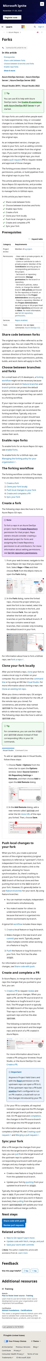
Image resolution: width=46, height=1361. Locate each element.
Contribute (6, 1350)
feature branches (30, 384)
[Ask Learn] (38, 32)
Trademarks (7, 1357)
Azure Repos (14, 32)
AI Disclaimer (7, 1347)
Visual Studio (33, 682)
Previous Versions (23, 1347)
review (31, 991)
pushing (29, 1182)
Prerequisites (9, 57)
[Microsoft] (23, 26)
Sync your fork (13, 497)
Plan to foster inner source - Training (17, 1296)
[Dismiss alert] (42, 4)
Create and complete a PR (19, 493)
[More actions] (42, 32)
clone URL (25, 814)
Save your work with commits (20, 1244)
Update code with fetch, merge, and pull (25, 1241)
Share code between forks (14, 60)
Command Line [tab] (21, 750)
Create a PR (12, 991)
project (29, 249)
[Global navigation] (2, 27)
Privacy (17, 1350)
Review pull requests (14, 1225)
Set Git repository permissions (22, 553)
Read (19, 1080)
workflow (17, 924)
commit (10, 938)
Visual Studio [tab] (8, 750)
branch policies (9, 387)
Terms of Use (32, 1354)
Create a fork (13, 483)
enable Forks (12, 449)
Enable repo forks (11, 67)
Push (9, 950)
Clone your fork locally (17, 486)
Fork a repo (16, 659)
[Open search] (34, 27)
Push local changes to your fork (21, 490)
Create (10, 929)
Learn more (23, 1253)
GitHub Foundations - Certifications (17, 1310)
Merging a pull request (26, 1135)
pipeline (13, 1091)
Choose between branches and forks (19, 63)
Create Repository (29, 529)
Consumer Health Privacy (12, 1354)
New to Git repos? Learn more (20, 1238)
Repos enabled (21, 320)
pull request (15, 159)
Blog (35, 1347)
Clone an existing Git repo (14, 689)
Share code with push (24, 966)
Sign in (41, 27)
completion (35, 1116)
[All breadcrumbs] (4, 32)
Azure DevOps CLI (32, 327)
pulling (20, 1201)
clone (29, 671)
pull (17, 1154)
